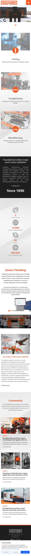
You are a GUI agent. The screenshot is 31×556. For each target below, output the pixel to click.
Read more (16, 186)
